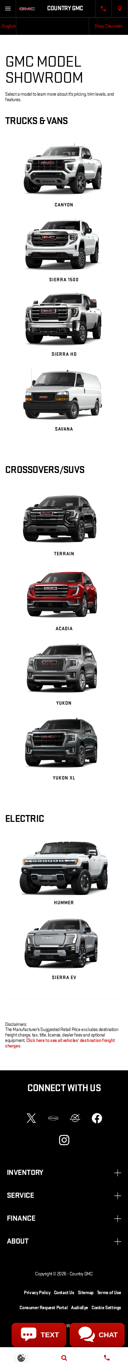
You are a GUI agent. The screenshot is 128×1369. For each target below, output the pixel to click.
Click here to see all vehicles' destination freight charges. (60, 1043)
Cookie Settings (106, 1308)
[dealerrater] (75, 1118)
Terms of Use (109, 1293)
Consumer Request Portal (43, 1308)
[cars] (53, 1118)
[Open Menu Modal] (8, 8)
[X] (31, 1118)
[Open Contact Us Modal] (103, 8)
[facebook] (96, 1118)
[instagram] (64, 1140)
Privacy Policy (37, 1293)
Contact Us (64, 1293)
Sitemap (86, 1293)
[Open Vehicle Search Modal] (64, 1357)
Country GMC (81, 1274)
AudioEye (79, 1308)
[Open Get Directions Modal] (120, 8)
